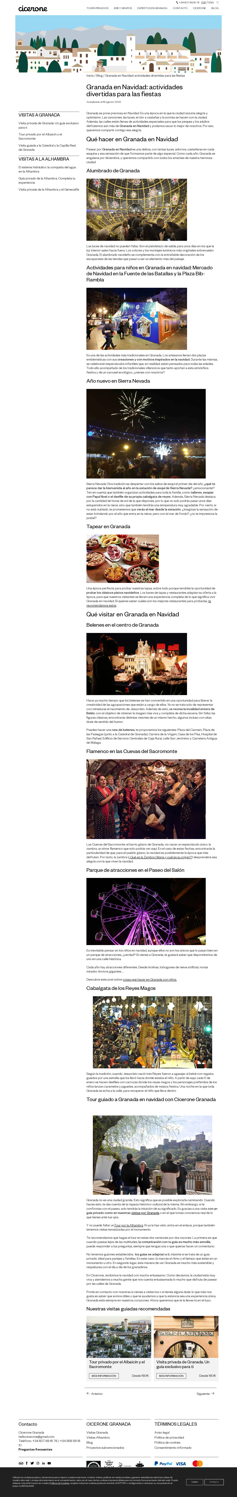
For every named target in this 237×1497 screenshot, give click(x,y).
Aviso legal (161, 1433)
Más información (104, 1376)
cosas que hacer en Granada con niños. (150, 980)
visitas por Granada (145, 1213)
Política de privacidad (169, 1438)
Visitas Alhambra (98, 1438)
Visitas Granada (97, 1433)
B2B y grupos (123, 8)
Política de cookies (167, 1443)
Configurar (214, 1482)
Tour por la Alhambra (128, 1226)
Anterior (97, 1394)
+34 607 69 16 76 (188, 3)
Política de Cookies (59, 1483)
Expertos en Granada (152, 8)
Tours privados (97, 8)
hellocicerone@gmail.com (36, 1437)
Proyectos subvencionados (105, 1448)
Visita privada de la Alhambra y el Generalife (49, 190)
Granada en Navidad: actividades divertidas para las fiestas (145, 76)
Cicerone (199, 8)
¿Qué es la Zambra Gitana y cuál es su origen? (160, 858)
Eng (211, 3)
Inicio (90, 76)
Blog (215, 8)
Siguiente (203, 1394)
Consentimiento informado (173, 1448)
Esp (203, 3)
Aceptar (194, 1482)
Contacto (180, 8)
